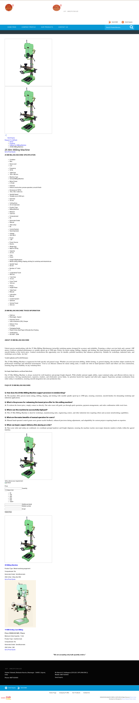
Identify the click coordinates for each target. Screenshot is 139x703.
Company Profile (29, 27)
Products (12, 143)
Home (11, 142)
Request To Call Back (11, 140)
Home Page (11, 27)
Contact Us (63, 27)
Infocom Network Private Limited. (129, 699)
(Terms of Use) (133, 697)
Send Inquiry (11, 138)
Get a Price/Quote (10, 152)
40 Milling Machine (11, 565)
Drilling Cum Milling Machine (18, 145)
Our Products (47, 27)
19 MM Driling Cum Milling (14, 630)
